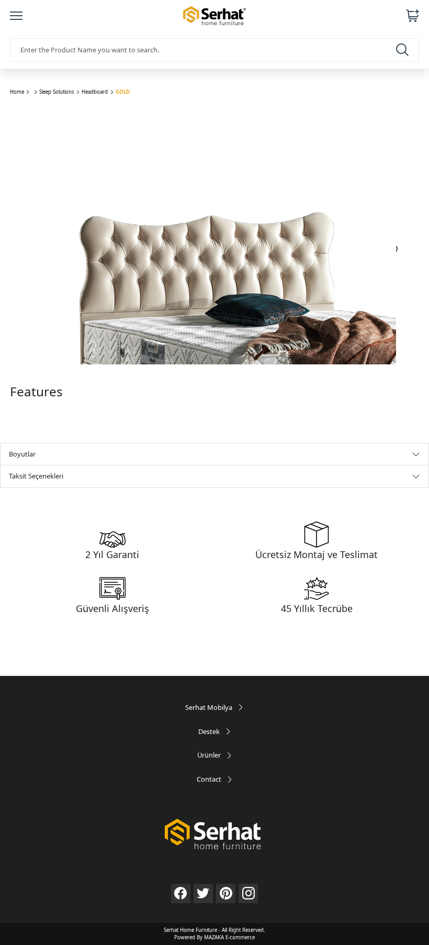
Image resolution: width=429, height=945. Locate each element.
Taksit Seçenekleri (36, 476)
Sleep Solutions (56, 91)
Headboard (95, 91)
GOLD (123, 91)
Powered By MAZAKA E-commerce (214, 937)
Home (17, 91)
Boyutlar (22, 454)
